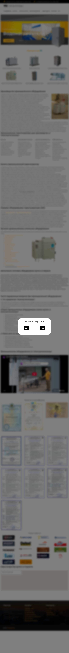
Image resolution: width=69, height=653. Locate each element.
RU (26, 328)
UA (42, 328)
